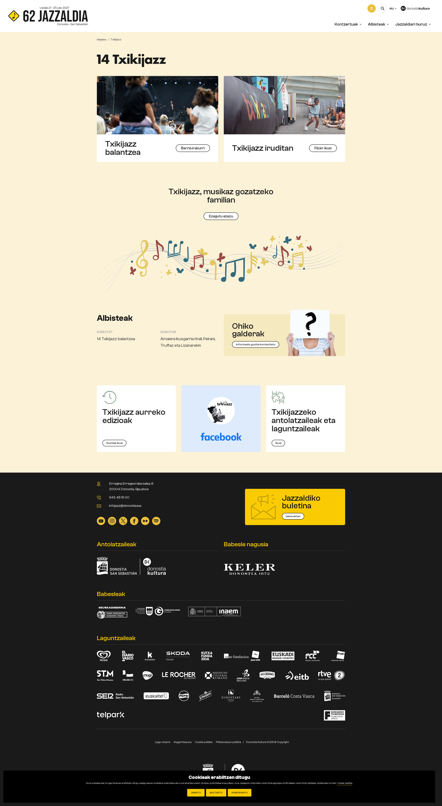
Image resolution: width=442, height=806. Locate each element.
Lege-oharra (162, 742)
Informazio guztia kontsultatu (255, 344)
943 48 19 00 (119, 497)
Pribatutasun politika (228, 742)
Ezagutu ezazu (221, 216)
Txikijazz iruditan (262, 148)
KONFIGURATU (240, 792)
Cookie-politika (344, 783)
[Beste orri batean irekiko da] (417, 8)
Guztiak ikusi (114, 443)
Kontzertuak (346, 24)
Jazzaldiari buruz (411, 24)
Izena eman (293, 516)
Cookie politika (204, 742)
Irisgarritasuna (182, 742)
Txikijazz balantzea (123, 148)
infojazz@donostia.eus (125, 506)
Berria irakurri (193, 148)
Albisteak (376, 24)
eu (393, 8)
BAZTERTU (216, 792)
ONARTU (196, 792)
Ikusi (278, 443)
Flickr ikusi (323, 148)
